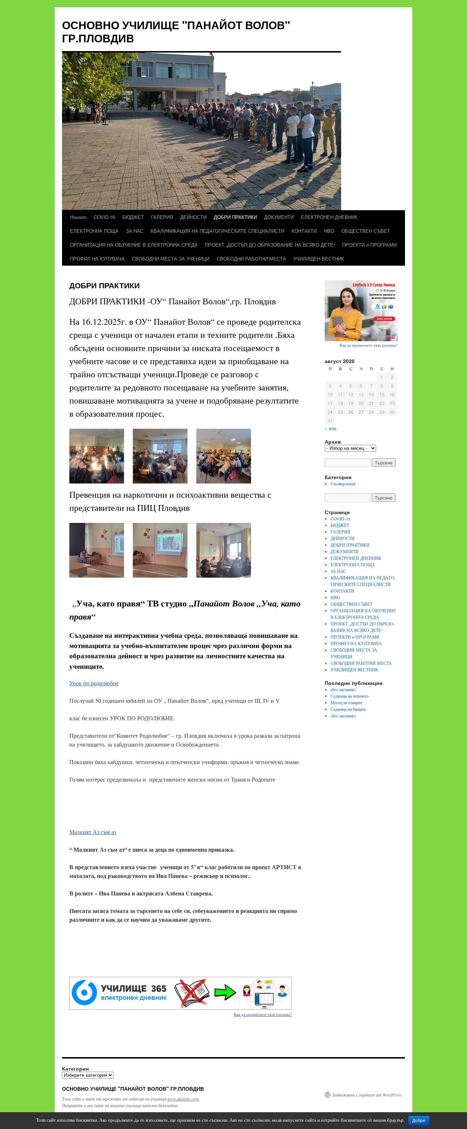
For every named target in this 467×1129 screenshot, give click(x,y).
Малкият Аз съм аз (92, 832)
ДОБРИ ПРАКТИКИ (235, 216)
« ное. (331, 428)
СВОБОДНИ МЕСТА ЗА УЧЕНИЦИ (170, 258)
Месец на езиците (346, 702)
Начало (78, 216)
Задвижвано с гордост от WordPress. (367, 1095)
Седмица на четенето (349, 696)
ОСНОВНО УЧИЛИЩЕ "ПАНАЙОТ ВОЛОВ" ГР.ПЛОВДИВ (176, 31)
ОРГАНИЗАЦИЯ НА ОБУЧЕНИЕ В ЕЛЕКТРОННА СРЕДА (134, 244)
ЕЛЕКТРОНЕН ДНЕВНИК (329, 216)
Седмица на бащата (348, 709)
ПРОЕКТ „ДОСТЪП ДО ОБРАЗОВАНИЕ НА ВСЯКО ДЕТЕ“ (270, 244)
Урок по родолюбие (94, 683)
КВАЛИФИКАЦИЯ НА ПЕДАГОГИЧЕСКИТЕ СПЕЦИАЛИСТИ (217, 230)
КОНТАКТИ (304, 230)
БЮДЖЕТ (133, 216)
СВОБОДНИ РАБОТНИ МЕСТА (251, 258)
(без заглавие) (343, 689)
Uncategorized (343, 483)
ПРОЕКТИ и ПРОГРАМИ (369, 244)
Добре (418, 1120)
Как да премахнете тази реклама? (263, 1014)
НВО (329, 230)
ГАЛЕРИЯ (162, 216)
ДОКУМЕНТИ (279, 216)
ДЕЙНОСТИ (193, 216)
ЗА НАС (134, 230)
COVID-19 (104, 216)
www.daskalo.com (183, 1099)
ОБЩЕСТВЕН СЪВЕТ (365, 230)
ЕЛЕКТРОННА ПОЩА (94, 230)
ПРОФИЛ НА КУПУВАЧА (97, 258)
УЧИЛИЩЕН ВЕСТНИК (318, 258)
